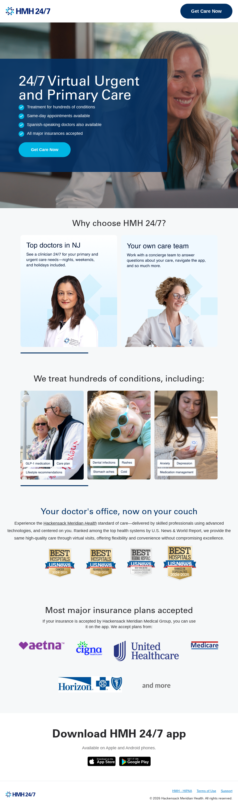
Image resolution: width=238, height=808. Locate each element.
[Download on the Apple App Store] (102, 761)
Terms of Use (206, 791)
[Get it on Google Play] (135, 761)
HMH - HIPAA (182, 791)
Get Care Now (206, 11)
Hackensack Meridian (70, 523)
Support (226, 791)
